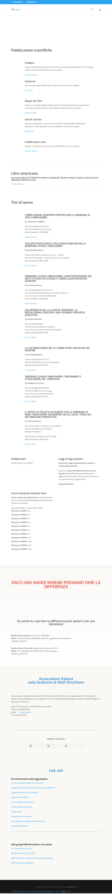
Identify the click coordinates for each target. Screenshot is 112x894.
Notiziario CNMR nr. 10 (21, 541)
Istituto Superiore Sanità (21, 807)
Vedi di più (29, 131)
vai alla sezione (31, 74)
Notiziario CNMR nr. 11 (21, 545)
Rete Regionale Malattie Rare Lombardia (28, 821)
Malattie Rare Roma (19, 826)
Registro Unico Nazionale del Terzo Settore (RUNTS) (33, 788)
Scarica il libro (17, 184)
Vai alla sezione (31, 151)
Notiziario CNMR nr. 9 (20, 537)
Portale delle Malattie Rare (22, 802)
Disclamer (48, 891)
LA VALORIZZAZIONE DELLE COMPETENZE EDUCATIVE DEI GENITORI (57, 349)
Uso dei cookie (36, 891)
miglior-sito (65, 891)
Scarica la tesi (30, 237)
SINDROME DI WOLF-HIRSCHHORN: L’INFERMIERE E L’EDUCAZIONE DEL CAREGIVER (53, 378)
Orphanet (30, 81)
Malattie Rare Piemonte (21, 816)
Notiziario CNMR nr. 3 (20, 518)
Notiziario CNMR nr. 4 (20, 522)
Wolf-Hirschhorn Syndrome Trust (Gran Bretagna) (32, 858)
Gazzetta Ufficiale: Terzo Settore (24, 792)
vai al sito (29, 90)
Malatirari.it (16, 811)
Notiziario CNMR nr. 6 (20, 530)
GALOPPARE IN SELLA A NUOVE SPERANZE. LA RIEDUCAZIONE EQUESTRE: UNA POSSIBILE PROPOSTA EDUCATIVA (55, 312)
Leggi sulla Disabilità (20, 797)
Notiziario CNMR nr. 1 (20, 511)
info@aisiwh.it (72, 887)
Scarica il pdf (30, 113)
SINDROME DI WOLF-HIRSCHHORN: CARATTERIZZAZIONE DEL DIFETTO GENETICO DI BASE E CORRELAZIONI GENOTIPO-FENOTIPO (58, 279)
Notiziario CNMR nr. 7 (20, 534)
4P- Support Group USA (21, 848)
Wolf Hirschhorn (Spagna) (22, 863)
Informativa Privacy (20, 891)
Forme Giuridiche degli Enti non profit (27, 783)
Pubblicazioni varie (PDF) (22, 463)
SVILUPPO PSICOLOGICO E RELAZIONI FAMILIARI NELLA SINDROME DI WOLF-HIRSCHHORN (55, 245)
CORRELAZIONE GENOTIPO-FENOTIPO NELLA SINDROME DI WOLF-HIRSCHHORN (57, 216)
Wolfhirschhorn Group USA (23, 853)
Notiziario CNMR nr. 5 (20, 526)
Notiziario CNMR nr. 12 (21, 549)
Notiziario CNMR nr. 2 (20, 514)
